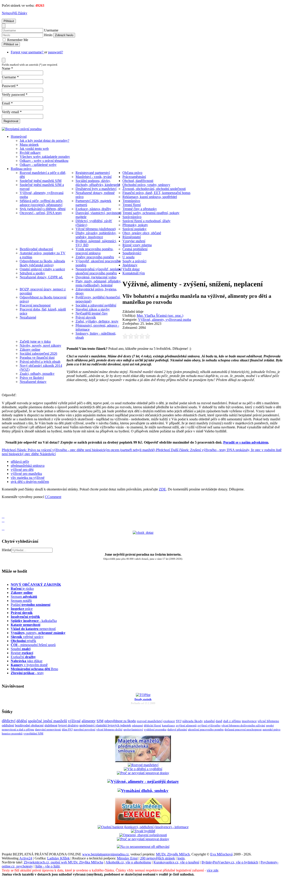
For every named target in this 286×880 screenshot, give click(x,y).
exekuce (169, 721)
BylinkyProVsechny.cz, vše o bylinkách (230, 862)
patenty (38, 633)
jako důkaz (26, 661)
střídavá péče (20, 461)
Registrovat (11, 121)
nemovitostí (33, 629)
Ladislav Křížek (58, 858)
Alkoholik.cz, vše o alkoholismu (128, 862)
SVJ (178, 721)
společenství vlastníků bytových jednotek (105, 725)
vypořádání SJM (33, 733)
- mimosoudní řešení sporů (33, 645)
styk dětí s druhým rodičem (30, 482)
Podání (30, 605)
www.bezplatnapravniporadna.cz (105, 854)
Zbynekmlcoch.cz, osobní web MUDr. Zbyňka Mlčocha (63, 862)
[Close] (3, 25)
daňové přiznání (177, 729)
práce (22, 609)
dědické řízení (152, 725)
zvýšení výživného (209, 725)
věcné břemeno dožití (109, 729)
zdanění (209, 721)
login (181, 858)
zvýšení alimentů (186, 725)
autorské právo (271, 729)
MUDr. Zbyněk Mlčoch (173, 854)
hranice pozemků (12, 733)
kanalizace (168, 725)
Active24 (25, 858)
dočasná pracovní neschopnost (243, 729)
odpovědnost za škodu (120, 721)
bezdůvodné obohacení (29, 725)
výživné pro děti (22, 469)
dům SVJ (67, 729)
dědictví (8, 720)
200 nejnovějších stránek (157, 858)
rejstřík (25, 617)
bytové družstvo (68, 725)
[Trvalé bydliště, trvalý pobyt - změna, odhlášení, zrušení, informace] (143, 831)
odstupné (137, 725)
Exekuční (23, 657)
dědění (21, 721)
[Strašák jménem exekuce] (143, 823)
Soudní (20, 649)
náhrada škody (192, 721)
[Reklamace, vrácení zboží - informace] (143, 773)
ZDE (162, 489)
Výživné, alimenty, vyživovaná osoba (164, 319)
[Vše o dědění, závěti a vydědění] (143, 769)
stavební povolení (84, 729)
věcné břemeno (268, 721)
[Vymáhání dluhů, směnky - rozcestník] (143, 790)
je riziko (22, 588)
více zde (212, 870)
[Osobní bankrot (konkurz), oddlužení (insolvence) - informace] (143, 827)
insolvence (249, 721)
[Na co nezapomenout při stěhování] (143, 847)
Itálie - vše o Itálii (47, 866)
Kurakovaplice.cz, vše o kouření (176, 862)
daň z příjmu (232, 721)
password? (55, 52)
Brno (34, 669)
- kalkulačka (34, 621)
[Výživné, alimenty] (143, 781)
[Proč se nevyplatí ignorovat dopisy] (143, 839)
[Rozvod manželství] (143, 765)
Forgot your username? (27, 52)
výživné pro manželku (26, 473)
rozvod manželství (149, 721)
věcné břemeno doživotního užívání (243, 725)
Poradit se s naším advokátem (245, 442)
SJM (100, 721)
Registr (22, 653)
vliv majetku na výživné (27, 478)
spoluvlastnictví (133, 729)
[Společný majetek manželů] (143, 761)
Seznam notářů (21, 601)
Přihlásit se (11, 44)
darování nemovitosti (48, 729)
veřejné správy (27, 637)
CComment (53, 497)
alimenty (89, 721)
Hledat (6, 550)
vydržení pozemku (155, 729)
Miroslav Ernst (127, 858)
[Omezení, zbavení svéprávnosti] (143, 835)
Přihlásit (9, 21)
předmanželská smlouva (27, 465)
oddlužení (8, 725)
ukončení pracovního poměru (206, 729)
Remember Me (17, 40)
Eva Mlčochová (221, 854)
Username (51, 30)
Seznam (24, 596)
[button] (3, 504)
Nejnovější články (14, 13)
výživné (74, 721)
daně (219, 721)
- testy (27, 673)
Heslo (48, 35)
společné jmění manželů (47, 721)
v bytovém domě (29, 665)
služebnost (50, 725)
